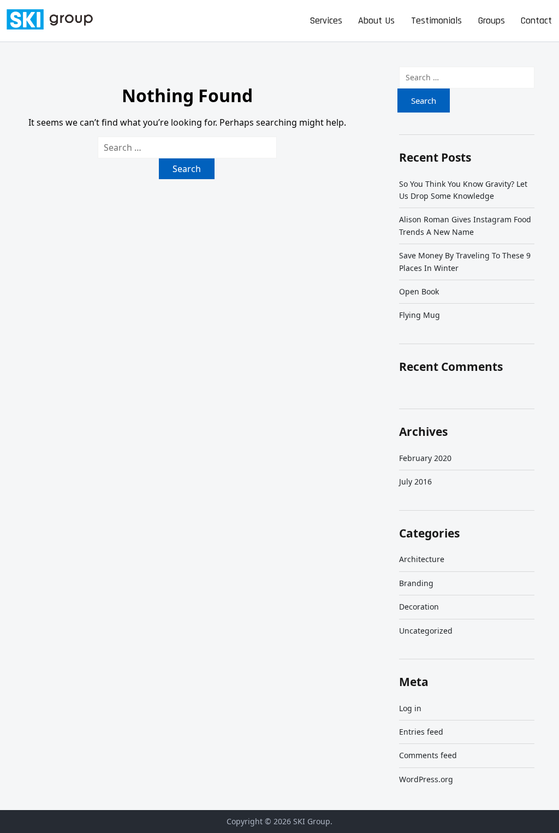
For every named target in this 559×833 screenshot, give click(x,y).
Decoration (419, 606)
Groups (491, 20)
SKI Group (311, 821)
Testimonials (436, 20)
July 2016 (415, 481)
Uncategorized (426, 630)
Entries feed (421, 731)
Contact (536, 20)
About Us (376, 20)
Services (326, 20)
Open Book (419, 291)
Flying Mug (419, 315)
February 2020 (425, 458)
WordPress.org (426, 779)
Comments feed (428, 755)
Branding (416, 583)
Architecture (421, 559)
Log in (410, 708)
